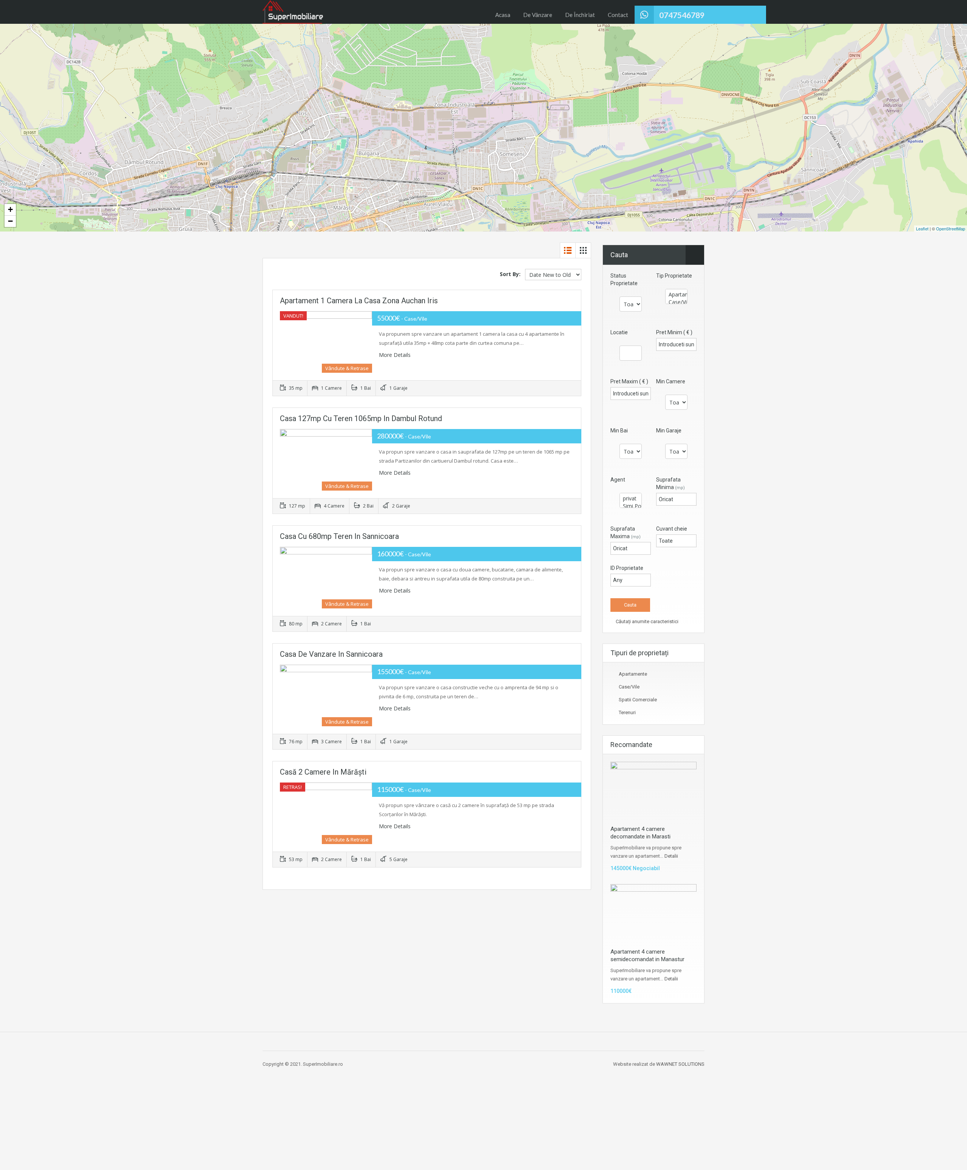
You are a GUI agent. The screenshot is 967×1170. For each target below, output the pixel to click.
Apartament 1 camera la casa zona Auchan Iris (359, 300)
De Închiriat (580, 14)
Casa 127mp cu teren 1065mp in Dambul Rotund (361, 418)
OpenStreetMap (950, 228)
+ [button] (10, 209)
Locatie (619, 332)
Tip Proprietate (674, 276)
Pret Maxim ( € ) (629, 381)
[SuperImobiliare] (293, 12)
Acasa (502, 14)
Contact (618, 14)
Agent (617, 480)
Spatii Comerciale (638, 699)
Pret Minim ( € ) (674, 332)
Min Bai (619, 431)
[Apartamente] (676, 294)
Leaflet (922, 228)
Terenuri (627, 712)
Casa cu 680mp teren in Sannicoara (339, 536)
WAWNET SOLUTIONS (680, 1064)
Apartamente (633, 674)
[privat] (630, 498)
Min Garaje (668, 431)
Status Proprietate (624, 279)
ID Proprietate (626, 568)
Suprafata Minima (670, 483)
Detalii (671, 856)
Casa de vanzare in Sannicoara (331, 654)
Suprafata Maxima (625, 532)
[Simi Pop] (630, 506)
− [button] (10, 221)
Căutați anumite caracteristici (646, 621)
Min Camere (670, 381)
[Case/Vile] (676, 302)
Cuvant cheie (671, 529)
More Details (395, 354)
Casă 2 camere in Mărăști (323, 771)
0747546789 (681, 15)
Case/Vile (629, 687)
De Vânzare (537, 14)
